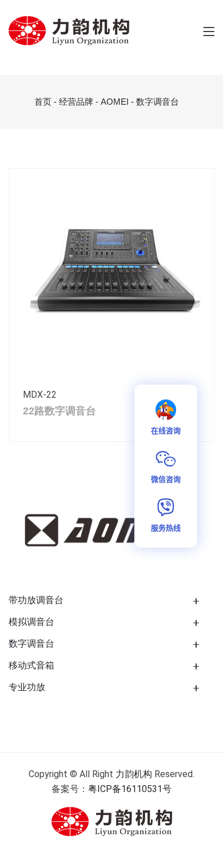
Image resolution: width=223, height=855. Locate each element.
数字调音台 (157, 101)
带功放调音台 (36, 600)
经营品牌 (76, 101)
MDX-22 (40, 394)
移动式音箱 (31, 665)
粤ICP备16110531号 (130, 788)
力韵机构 (134, 774)
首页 (42, 101)
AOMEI (115, 101)
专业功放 (27, 687)
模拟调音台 (31, 621)
